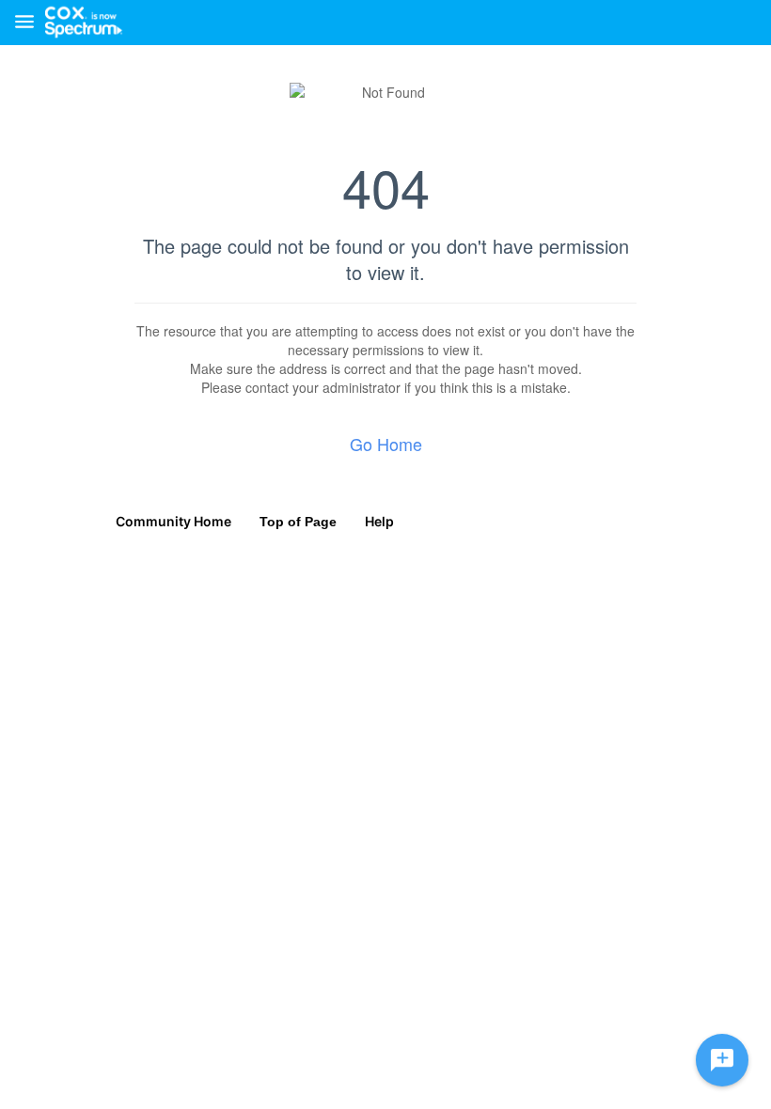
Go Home (386, 443)
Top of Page (298, 521)
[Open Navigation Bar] (30, 23)
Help (379, 521)
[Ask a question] (722, 1060)
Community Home (173, 521)
